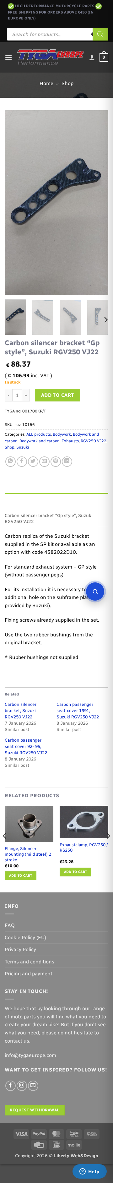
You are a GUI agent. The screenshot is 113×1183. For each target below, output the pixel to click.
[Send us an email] (33, 1086)
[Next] (98, 202)
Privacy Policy (20, 949)
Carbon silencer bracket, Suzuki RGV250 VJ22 (20, 711)
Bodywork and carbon (39, 441)
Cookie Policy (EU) (25, 937)
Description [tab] (19, 499)
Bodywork (62, 434)
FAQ (10, 925)
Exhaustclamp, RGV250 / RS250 (84, 847)
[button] (8, 57)
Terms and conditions (29, 962)
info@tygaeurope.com (30, 1055)
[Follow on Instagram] (22, 1086)
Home (46, 83)
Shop (67, 83)
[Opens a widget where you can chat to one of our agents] (89, 1172)
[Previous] (14, 202)
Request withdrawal (34, 1110)
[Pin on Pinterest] (56, 461)
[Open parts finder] (95, 591)
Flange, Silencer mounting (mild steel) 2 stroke (28, 854)
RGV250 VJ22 (93, 441)
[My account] (92, 57)
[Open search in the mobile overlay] (57, 34)
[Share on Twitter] (33, 461)
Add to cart (57, 395)
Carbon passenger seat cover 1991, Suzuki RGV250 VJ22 (77, 711)
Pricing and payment (28, 974)
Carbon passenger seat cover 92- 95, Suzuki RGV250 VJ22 (26, 746)
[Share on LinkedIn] (67, 461)
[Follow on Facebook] (10, 1086)
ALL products (38, 434)
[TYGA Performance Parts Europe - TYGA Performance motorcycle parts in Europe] (50, 57)
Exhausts (70, 441)
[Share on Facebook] (22, 461)
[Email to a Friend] (44, 461)
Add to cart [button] (20, 876)
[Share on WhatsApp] (10, 461)
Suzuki (22, 447)
